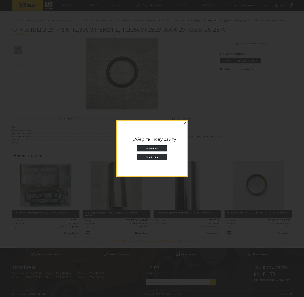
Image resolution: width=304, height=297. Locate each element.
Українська (152, 148)
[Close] (185, 123)
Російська (152, 157)
